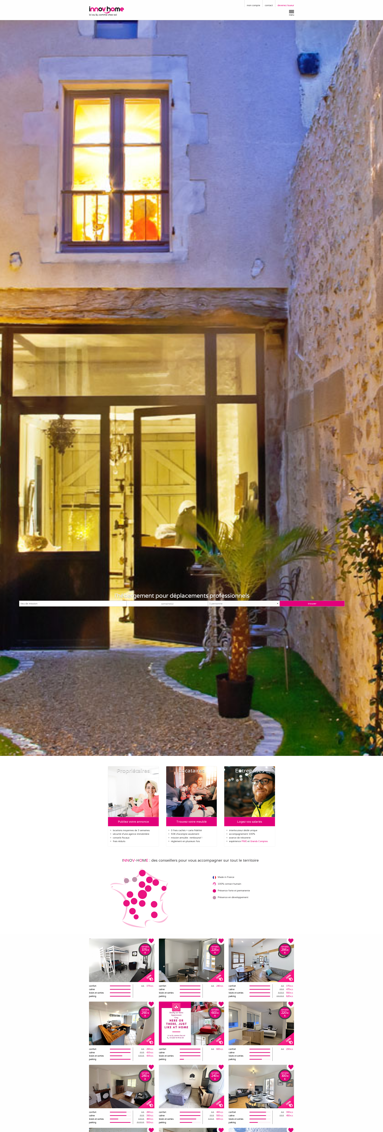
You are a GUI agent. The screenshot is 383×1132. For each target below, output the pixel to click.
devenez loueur (286, 5)
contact (269, 5)
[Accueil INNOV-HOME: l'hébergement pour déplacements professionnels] (113, 11)
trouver (312, 603)
